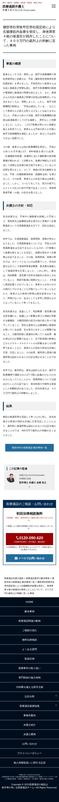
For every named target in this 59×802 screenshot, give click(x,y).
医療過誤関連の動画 (30, 620)
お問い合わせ (29, 743)
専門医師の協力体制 (30, 677)
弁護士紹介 (29, 724)
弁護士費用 (29, 734)
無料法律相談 (29, 639)
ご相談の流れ (29, 630)
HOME (29, 602)
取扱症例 (29, 658)
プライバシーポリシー (29, 753)
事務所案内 (29, 715)
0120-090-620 (29, 539)
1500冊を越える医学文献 (29, 687)
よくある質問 (29, 649)
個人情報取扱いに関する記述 (30, 762)
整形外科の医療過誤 (29, 447)
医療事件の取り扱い (30, 668)
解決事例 (29, 611)
